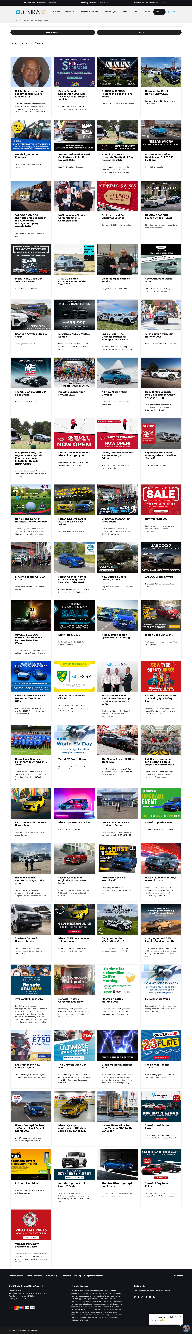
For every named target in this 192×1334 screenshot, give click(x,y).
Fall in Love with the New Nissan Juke (30, 824)
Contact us (66, 1276)
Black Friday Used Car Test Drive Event (28, 280)
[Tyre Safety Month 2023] (31, 980)
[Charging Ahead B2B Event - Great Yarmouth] (161, 919)
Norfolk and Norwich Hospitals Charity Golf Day (31, 520)
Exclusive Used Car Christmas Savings (113, 216)
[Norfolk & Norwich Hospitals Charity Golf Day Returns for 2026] (117, 135)
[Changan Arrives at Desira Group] (31, 315)
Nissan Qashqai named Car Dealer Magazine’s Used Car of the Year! (72, 579)
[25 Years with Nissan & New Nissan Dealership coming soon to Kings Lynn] (117, 676)
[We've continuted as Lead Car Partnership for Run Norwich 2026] (74, 135)
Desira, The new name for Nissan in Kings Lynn (74, 454)
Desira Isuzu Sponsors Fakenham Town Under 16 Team (31, 762)
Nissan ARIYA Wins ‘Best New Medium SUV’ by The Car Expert (117, 1128)
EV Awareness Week (157, 998)
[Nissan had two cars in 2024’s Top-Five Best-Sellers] (74, 499)
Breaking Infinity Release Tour (117, 1066)
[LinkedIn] (146, 1296)
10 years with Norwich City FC (71, 697)
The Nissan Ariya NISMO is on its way (118, 760)
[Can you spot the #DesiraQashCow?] (117, 919)
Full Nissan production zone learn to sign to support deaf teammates (160, 762)
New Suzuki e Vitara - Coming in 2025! (114, 578)
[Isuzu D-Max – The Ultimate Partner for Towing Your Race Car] (117, 315)
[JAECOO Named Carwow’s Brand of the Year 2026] (74, 259)
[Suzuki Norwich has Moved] (161, 1106)
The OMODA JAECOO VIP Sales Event (30, 393)
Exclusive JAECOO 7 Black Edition (74, 335)
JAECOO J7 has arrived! (159, 576)
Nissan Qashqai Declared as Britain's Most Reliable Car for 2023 (30, 1128)
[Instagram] (153, 1296)
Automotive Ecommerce (29, 1330)
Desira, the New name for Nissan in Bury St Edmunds (117, 455)
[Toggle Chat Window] (186, 1328)
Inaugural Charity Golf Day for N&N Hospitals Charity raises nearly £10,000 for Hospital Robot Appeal (28, 458)
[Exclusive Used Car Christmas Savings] (117, 196)
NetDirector (13, 1330)
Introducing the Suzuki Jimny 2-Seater (72, 1184)
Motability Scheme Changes (26, 156)
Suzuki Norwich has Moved (157, 1126)
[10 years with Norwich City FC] (74, 676)
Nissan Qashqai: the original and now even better (72, 880)
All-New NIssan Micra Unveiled (114, 393)
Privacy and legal (52, 1276)
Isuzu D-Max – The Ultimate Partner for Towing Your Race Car (115, 336)
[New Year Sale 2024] (161, 499)
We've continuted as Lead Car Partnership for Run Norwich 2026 (74, 157)
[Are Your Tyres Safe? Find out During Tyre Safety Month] (161, 676)
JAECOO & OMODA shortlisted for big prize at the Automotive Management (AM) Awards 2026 (30, 221)
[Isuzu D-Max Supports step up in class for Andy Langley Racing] (161, 373)
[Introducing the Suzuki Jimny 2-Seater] (74, 1164)
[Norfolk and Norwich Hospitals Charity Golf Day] (31, 499)
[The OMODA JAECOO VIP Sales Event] (31, 373)
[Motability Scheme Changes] (31, 135)
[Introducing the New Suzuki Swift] (117, 858)
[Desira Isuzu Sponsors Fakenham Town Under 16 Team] (31, 740)
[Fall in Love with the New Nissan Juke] (31, 803)
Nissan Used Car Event (159, 634)
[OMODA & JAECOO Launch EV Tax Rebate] (161, 196)
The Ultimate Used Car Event (72, 1066)
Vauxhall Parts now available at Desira (27, 1245)
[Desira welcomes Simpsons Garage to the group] (31, 858)
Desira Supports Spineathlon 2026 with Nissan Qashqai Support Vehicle (72, 95)
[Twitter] (142, 1296)
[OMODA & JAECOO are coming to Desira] (117, 803)
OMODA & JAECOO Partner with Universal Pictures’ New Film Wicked (29, 639)
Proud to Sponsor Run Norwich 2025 (71, 393)
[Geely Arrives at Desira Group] (161, 259)
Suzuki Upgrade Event (158, 822)
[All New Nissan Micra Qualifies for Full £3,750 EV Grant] (161, 135)
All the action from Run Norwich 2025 (159, 335)
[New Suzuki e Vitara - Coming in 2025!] (117, 557)
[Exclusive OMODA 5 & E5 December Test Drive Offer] (31, 676)
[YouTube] (150, 1296)
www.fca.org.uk (82, 1320)
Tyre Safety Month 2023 (29, 998)
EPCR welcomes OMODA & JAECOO (30, 578)
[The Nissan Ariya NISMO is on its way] (117, 740)
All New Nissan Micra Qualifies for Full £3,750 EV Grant (159, 157)
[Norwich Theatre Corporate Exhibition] (74, 980)
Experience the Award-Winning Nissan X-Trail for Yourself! (161, 455)
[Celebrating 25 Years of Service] (117, 259)
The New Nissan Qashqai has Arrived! (117, 1184)
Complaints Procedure (93, 1276)
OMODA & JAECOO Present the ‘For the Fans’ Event (117, 94)
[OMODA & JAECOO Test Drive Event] (117, 499)
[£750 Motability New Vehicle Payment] (31, 1045)
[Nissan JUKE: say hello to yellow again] (74, 919)
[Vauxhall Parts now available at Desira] (31, 1225)
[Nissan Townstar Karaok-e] (74, 803)
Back (19, 20)
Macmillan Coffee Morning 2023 (112, 1000)
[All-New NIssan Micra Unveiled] (117, 373)
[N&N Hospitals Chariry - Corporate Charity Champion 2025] (74, 196)
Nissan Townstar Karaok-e (74, 822)
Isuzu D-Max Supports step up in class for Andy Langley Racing (160, 395)
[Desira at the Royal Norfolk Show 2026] (161, 72)
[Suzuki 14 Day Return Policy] (161, 1164)
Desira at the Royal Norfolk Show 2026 (156, 92)
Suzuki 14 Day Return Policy (158, 1184)
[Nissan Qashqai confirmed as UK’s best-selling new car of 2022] (74, 1106)
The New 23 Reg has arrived (157, 1066)
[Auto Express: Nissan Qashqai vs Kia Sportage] (117, 615)
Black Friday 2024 (69, 634)
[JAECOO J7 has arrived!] (161, 557)
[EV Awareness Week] (161, 980)
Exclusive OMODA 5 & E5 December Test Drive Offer (30, 698)
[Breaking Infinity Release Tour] (117, 1045)
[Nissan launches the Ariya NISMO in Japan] (161, 858)
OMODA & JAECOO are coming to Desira (115, 824)
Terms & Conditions (34, 1276)
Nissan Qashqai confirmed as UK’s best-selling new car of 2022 (72, 1128)
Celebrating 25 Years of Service (116, 280)
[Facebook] (138, 1296)
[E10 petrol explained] (31, 1164)
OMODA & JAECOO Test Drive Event (116, 520)
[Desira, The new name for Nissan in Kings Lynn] (74, 433)
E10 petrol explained (27, 1183)
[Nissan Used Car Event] (161, 615)
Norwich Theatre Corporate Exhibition (71, 1000)
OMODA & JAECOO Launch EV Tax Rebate (158, 216)
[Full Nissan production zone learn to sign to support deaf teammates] (161, 740)
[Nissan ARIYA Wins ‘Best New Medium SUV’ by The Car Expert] (117, 1106)
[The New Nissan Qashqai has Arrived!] (117, 1164)
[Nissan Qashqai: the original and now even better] (74, 858)
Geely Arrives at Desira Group (158, 280)
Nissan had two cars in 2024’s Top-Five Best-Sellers (72, 521)
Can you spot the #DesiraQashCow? (113, 939)
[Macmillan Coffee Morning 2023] (117, 980)
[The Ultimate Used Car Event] (74, 1045)
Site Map (77, 1276)
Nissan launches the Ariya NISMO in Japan (161, 879)
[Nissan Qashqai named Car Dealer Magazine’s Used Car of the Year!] (74, 557)
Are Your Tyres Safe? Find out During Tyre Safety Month (160, 698)
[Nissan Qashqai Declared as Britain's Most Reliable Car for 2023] (31, 1106)
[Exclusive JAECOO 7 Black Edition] (74, 315)
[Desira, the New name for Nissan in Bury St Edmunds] (117, 433)
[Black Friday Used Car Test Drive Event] (31, 259)
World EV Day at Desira (72, 759)
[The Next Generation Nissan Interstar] (31, 919)
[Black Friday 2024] (74, 615)
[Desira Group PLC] (31, 12)
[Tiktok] (134, 1296)
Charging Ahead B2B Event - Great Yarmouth (159, 939)
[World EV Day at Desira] (74, 740)
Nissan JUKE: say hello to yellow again (73, 939)
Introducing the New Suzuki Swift (114, 879)
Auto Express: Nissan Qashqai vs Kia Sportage (116, 636)
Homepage (38, 20)
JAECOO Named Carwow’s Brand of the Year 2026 (72, 281)
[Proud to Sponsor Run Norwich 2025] (74, 373)
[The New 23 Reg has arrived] (161, 1045)
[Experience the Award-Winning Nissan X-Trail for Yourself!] (161, 433)
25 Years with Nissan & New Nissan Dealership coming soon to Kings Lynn (116, 699)
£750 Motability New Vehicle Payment (27, 1066)
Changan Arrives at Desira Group (31, 335)
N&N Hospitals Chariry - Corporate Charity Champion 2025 (72, 218)
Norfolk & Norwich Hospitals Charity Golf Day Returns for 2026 (117, 157)
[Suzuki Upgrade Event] (161, 803)
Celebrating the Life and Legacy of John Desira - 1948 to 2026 (29, 94)
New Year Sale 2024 (157, 518)
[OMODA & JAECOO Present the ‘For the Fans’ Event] (117, 72)
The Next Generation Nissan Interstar (27, 939)
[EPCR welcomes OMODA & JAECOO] (31, 557)
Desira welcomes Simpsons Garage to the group (29, 880)
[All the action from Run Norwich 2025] (161, 315)
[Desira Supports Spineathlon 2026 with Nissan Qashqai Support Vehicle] (74, 72)
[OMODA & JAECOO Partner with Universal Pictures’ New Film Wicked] (31, 615)
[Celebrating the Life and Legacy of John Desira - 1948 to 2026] (31, 72)
